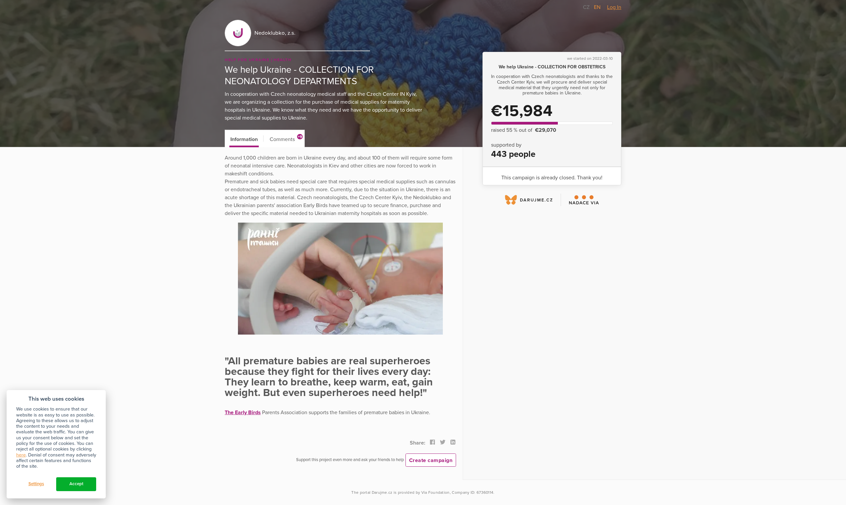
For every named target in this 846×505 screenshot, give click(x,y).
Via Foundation (435, 492)
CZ (587, 7)
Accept (76, 484)
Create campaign (431, 460)
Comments (286, 138)
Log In (614, 7)
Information (244, 139)
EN (597, 7)
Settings (36, 484)
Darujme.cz (382, 492)
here (21, 455)
